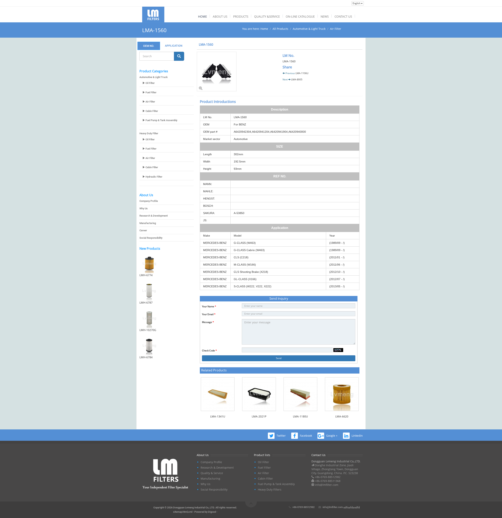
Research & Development (153, 215)
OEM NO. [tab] (148, 45)
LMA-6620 (341, 416)
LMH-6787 (146, 302)
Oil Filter (150, 83)
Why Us (143, 208)
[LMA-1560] (237, 71)
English (357, 3)
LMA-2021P (259, 416)
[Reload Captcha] (338, 350)
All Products (280, 29)
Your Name (209, 306)
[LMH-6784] (166, 345)
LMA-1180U (300, 416)
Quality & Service (212, 473)
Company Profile (148, 201)
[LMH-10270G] (166, 318)
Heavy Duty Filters (269, 489)
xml (190, 511)
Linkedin (357, 435)
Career (143, 230)
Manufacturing (147, 223)
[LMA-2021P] (259, 394)
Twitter (281, 435)
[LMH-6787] (166, 290)
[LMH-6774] (166, 263)
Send (278, 358)
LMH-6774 (146, 275)
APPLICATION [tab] (173, 45)
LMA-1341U (217, 416)
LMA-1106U (302, 73)
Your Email (209, 314)
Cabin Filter (151, 111)
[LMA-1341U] (218, 394)
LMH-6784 (146, 357)
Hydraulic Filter (153, 176)
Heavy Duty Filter (148, 133)
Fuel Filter (150, 92)
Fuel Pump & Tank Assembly (161, 120)
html (185, 511)
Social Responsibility (150, 237)
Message (208, 322)
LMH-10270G (147, 330)
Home (264, 29)
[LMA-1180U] (300, 394)
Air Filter (335, 29)
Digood (212, 511)
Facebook (306, 435)
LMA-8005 (296, 79)
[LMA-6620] (342, 394)
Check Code (209, 350)
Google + (331, 435)
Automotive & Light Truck (309, 29)
